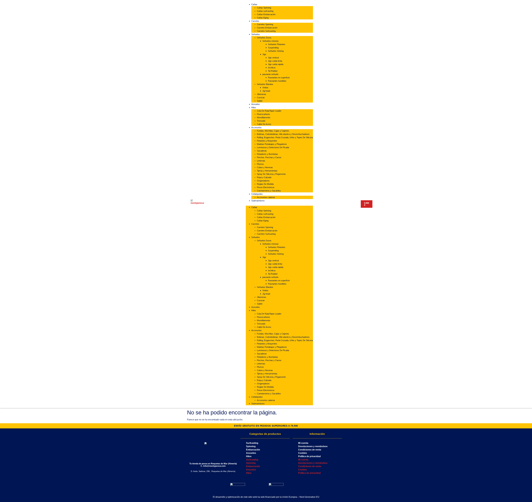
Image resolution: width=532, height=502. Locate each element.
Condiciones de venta (309, 450)
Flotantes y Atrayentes (267, 141)
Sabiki (259, 101)
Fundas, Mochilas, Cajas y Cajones (273, 131)
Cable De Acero (264, 124)
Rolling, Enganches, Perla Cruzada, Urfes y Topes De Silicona (285, 137)
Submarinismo (257, 200)
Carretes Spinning (265, 24)
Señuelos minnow (270, 41)
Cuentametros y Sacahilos (269, 190)
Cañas (254, 4)
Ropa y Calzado (264, 177)
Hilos (253, 107)
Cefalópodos (257, 194)
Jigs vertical (273, 57)
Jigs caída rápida (275, 64)
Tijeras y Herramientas (267, 171)
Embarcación (253, 450)
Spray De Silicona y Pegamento (271, 174)
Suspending (273, 47)
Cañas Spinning (264, 8)
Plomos (260, 164)
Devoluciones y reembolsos (313, 446)
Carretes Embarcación (267, 27)
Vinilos (265, 87)
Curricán (261, 97)
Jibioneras (261, 94)
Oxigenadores (263, 180)
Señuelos (255, 34)
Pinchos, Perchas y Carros (269, 157)
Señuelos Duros (264, 37)
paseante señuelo (270, 74)
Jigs (264, 54)
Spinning (251, 446)
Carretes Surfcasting (266, 31)
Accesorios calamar (266, 197)
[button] (279, 204)
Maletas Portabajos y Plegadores (272, 144)
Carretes (255, 21)
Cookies (302, 453)
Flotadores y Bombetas (267, 154)
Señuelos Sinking (276, 51)
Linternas (261, 161)
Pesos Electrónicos (265, 187)
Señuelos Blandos (265, 84)
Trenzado (261, 121)
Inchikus (272, 67)
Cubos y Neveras (265, 167)
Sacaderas (262, 151)
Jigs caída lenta (275, 61)
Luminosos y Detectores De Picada (273, 147)
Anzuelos (255, 104)
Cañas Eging (262, 17)
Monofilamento (263, 117)
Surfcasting (252, 443)
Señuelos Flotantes (276, 44)
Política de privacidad (309, 456)
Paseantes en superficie (279, 77)
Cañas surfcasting (265, 11)
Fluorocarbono (263, 114)
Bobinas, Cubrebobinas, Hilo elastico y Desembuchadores (283, 134)
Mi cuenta (303, 443)
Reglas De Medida (265, 184)
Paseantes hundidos (277, 81)
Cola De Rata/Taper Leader (269, 111)
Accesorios (256, 127)
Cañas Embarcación (266, 14)
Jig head (266, 91)
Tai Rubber (273, 71)
